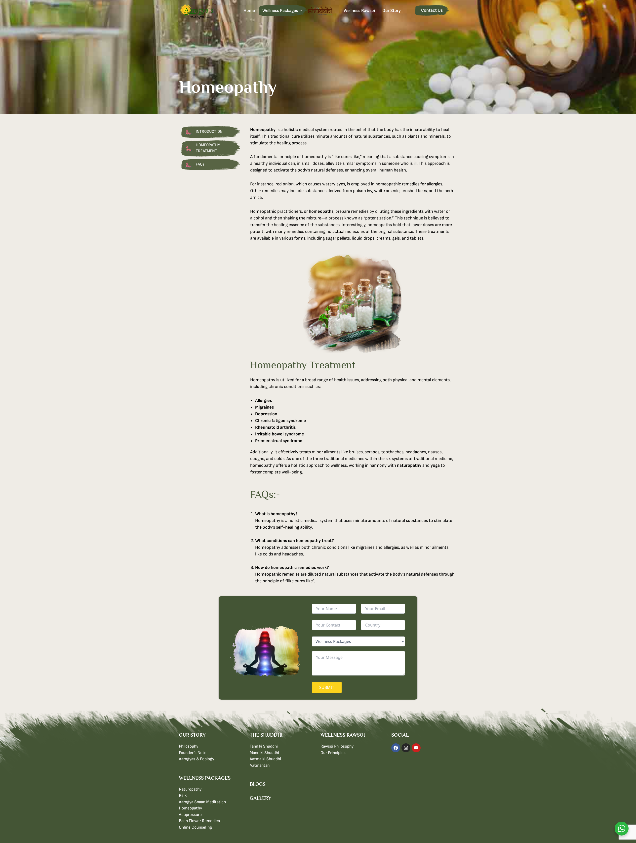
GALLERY (260, 798)
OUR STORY (192, 735)
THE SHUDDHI (266, 735)
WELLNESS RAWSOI (342, 735)
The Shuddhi (323, 10)
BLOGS (258, 784)
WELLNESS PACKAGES (205, 778)
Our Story (391, 10)
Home (249, 10)
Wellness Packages (280, 10)
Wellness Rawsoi (359, 10)
